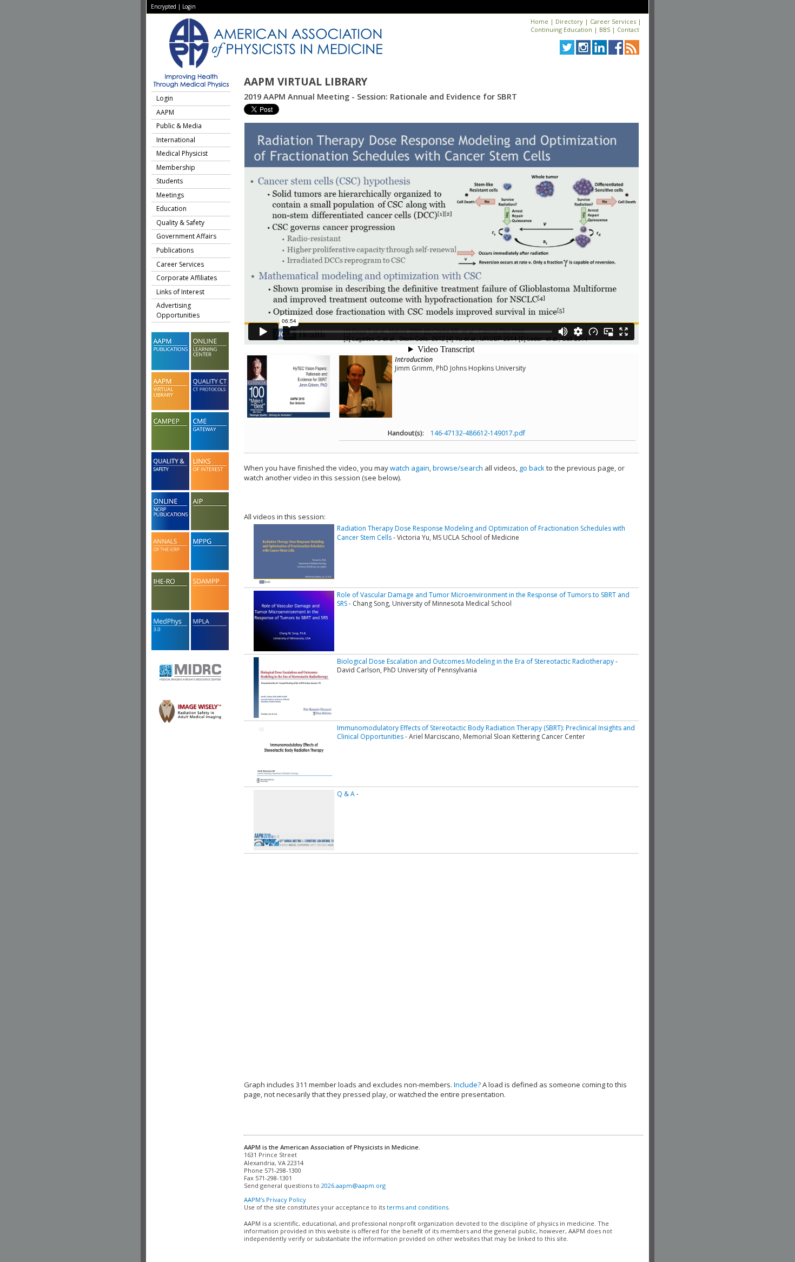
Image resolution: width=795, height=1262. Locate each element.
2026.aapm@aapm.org (353, 1185)
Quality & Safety (180, 222)
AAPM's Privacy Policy (275, 1199)
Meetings (170, 195)
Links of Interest (180, 291)
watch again (409, 468)
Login (189, 6)
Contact (628, 29)
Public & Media (179, 125)
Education (171, 208)
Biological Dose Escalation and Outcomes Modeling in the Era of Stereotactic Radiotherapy (475, 661)
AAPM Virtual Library (305, 82)
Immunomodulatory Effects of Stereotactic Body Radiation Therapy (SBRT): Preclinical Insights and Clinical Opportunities (486, 732)
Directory (569, 21)
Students (169, 181)
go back (532, 468)
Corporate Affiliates (186, 277)
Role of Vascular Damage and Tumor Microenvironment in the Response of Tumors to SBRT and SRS (483, 599)
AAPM (165, 112)
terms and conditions (417, 1207)
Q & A (346, 793)
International (175, 139)
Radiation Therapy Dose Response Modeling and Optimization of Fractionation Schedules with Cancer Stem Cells (481, 532)
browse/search (458, 468)
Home (539, 21)
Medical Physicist (182, 153)
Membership (175, 167)
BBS (604, 29)
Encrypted (163, 6)
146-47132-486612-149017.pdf (477, 433)
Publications (175, 250)
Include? (467, 1084)
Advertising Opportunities (178, 310)
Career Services (613, 21)
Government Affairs (186, 236)
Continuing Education (561, 29)
